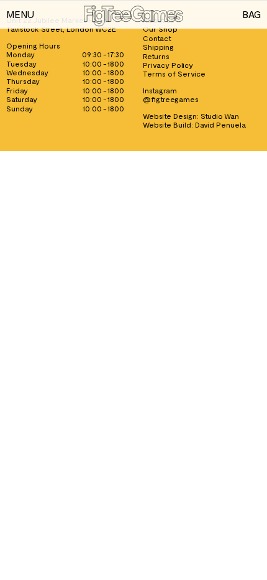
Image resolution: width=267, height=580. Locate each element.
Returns (156, 56)
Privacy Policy (168, 64)
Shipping (158, 46)
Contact (157, 38)
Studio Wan (220, 115)
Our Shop (160, 28)
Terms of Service (174, 73)
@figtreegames (171, 99)
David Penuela (221, 124)
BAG (251, 14)
